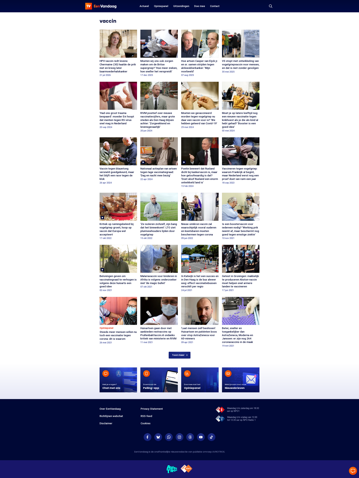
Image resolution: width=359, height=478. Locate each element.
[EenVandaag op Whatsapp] (169, 437)
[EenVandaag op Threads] (190, 437)
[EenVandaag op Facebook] (147, 437)
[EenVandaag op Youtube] (201, 437)
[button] (179, 355)
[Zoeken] (271, 6)
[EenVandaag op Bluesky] (158, 437)
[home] (100, 6)
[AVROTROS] (172, 469)
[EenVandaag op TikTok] (211, 437)
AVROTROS (218, 451)
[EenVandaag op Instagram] (179, 437)
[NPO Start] (186, 469)
